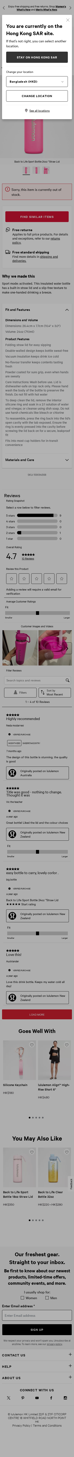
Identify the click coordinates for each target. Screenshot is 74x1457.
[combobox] (37, 81)
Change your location (19, 72)
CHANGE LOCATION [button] (37, 96)
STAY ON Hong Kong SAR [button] (37, 57)
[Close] (67, 19)
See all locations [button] (39, 110)
